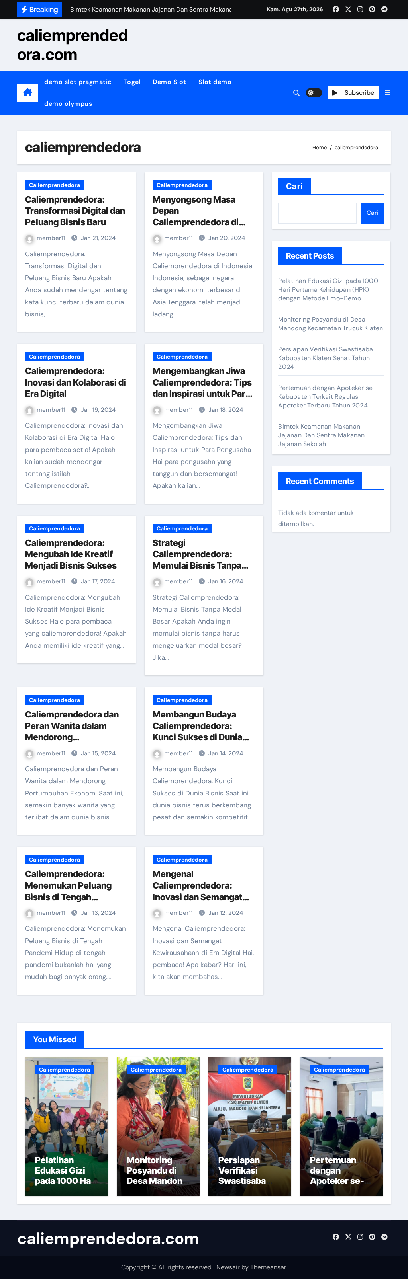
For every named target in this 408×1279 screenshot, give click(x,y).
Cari (294, 186)
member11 (52, 238)
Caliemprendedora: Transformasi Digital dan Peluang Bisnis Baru (75, 210)
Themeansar (268, 1267)
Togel (132, 82)
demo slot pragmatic (78, 82)
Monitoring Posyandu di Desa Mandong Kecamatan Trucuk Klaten (330, 323)
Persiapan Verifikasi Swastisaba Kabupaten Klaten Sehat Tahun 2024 (325, 358)
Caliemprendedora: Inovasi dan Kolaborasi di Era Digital (75, 382)
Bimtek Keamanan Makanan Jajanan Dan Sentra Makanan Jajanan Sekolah (321, 435)
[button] (387, 93)
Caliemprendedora (54, 185)
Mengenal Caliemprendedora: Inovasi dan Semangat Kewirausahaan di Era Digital (197, 896)
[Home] (27, 93)
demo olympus (68, 103)
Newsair (228, 1267)
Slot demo (215, 82)
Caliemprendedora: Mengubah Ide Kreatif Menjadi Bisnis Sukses (71, 554)
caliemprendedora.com (72, 44)
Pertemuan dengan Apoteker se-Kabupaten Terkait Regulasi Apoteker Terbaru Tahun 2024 (327, 396)
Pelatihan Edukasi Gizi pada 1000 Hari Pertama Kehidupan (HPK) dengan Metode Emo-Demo (328, 289)
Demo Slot (169, 82)
